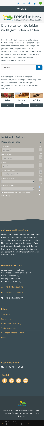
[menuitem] (36, 95)
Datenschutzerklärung (11, 324)
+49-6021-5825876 (14, 287)
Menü (24, 9)
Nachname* (6, 154)
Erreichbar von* (8, 178)
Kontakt (4, 337)
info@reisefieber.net (14, 293)
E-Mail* (4, 162)
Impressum (6, 319)
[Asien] (7, 95)
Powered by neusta (28, 424)
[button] (36, 105)
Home (4, 424)
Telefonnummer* (9, 170)
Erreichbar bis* (8, 185)
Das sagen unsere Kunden (13, 333)
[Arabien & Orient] (22, 95)
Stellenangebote (8, 328)
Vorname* (5, 146)
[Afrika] (36, 95)
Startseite (5, 314)
